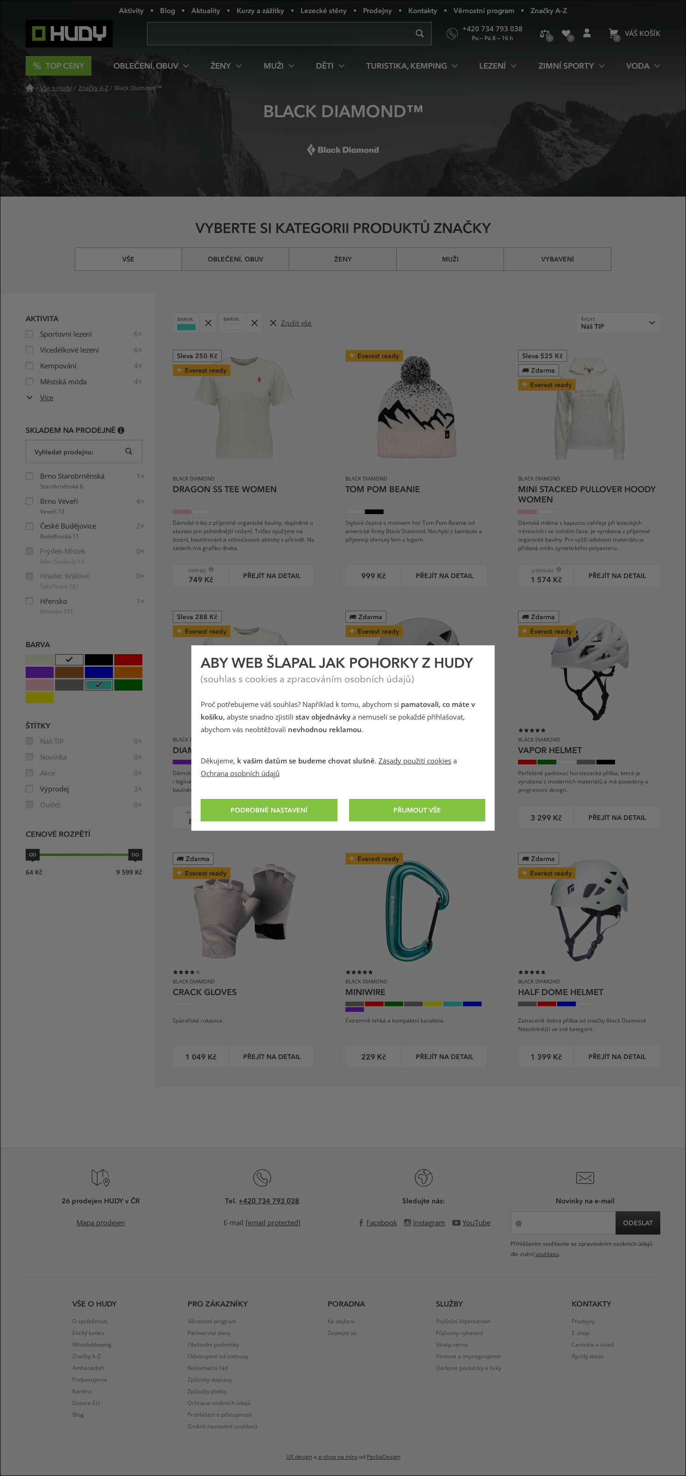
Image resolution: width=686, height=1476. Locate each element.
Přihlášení (586, 33)
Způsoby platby (207, 1391)
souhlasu (547, 1254)
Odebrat (208, 323)
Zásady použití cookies (414, 761)
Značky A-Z (549, 10)
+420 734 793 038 (268, 1200)
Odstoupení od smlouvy (218, 1356)
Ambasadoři (88, 1368)
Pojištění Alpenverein (463, 1321)
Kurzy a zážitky (260, 10)
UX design (299, 1457)
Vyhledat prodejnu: (64, 452)
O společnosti (89, 1321)
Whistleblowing (92, 1345)
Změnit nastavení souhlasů (222, 1426)
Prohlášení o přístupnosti (220, 1415)
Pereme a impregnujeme (468, 1356)
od (32, 854)
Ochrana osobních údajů (240, 774)
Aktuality (205, 10)
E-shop (580, 1333)
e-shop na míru (337, 1457)
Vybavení (557, 259)
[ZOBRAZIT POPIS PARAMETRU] (121, 429)
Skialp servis (452, 1345)
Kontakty (422, 10)
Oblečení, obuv (235, 259)
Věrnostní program (484, 10)
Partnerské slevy (209, 1333)
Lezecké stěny (324, 10)
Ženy (343, 259)
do (135, 854)
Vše (128, 259)
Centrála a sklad (593, 1345)
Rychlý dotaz (588, 1356)
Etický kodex (88, 1333)
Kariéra (81, 1391)
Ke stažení (341, 1321)
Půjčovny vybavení (459, 1333)
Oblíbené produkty (565, 33)
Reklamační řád (208, 1368)
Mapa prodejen (101, 1223)
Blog (167, 10)
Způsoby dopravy (210, 1380)
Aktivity (131, 10)
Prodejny (377, 10)
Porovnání (544, 33)
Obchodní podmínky (213, 1345)
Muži (450, 259)
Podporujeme (89, 1380)
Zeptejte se (342, 1333)
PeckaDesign (383, 1457)
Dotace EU (86, 1403)
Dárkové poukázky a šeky (468, 1368)
